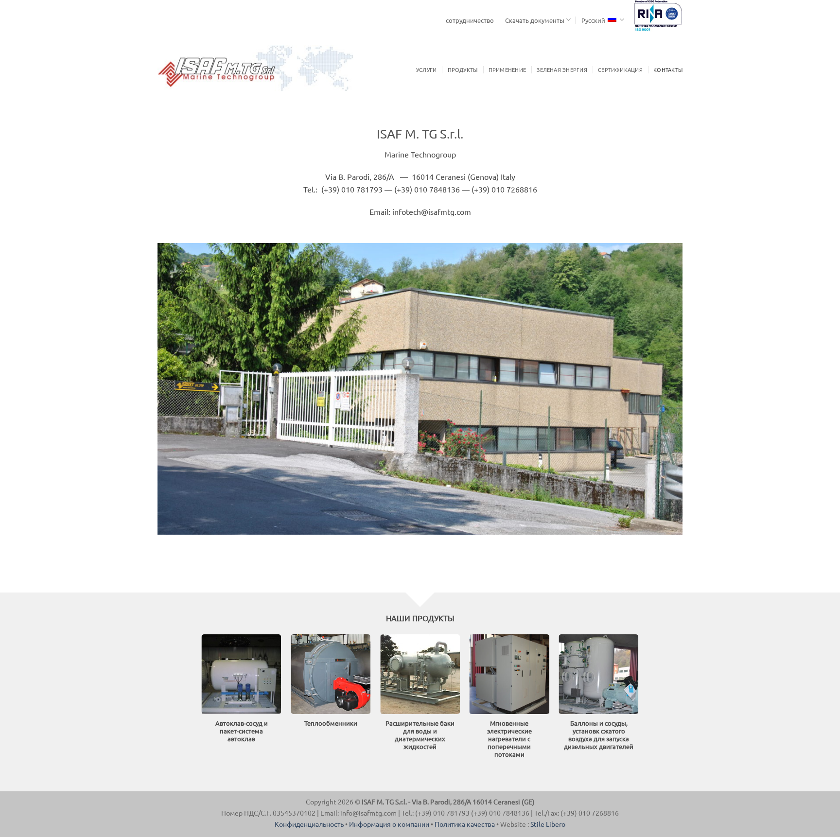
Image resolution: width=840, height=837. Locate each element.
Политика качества (465, 824)
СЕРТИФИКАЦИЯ (620, 69)
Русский (593, 20)
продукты (463, 69)
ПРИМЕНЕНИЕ (507, 69)
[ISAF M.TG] (255, 68)
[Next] (811, 705)
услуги (426, 69)
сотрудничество (470, 20)
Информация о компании (389, 824)
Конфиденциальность (309, 824)
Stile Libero (547, 824)
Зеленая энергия (562, 69)
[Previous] (29, 705)
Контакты (667, 69)
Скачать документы (534, 20)
